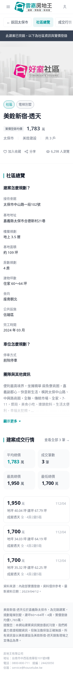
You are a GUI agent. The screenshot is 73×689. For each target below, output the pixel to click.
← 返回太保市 (17, 22)
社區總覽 (43, 22)
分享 (32, 151)
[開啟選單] (8, 7)
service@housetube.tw (27, 668)
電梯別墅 (25, 104)
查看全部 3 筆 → (57, 439)
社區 (9, 104)
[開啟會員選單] (65, 7)
